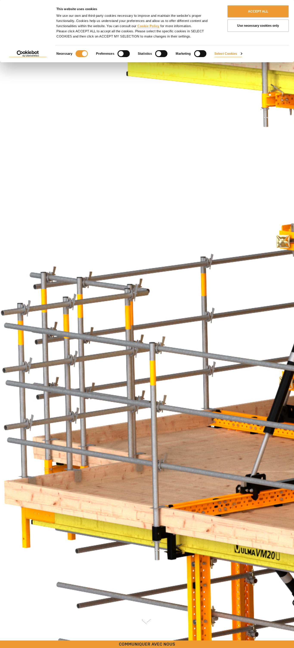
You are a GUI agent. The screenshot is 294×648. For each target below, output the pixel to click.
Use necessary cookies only (258, 25)
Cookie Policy (148, 26)
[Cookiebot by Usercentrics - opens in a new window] (28, 54)
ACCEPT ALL (258, 11)
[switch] (124, 53)
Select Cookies (225, 53)
